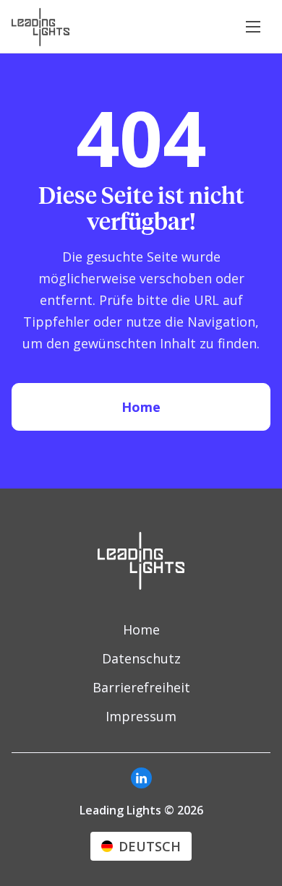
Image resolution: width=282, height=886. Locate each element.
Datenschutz (141, 658)
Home (141, 407)
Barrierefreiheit (141, 687)
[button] (253, 26)
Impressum (141, 716)
